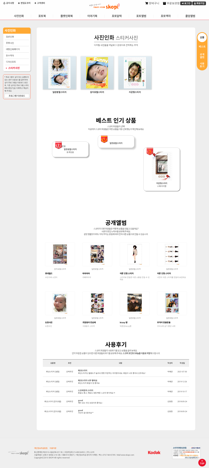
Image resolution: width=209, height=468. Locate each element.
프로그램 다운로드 (17, 96)
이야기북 (92, 16)
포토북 (42, 16)
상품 (202, 37)
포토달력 (117, 16)
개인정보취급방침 (41, 448)
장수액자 (10, 55)
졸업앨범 (190, 16)
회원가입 (200, 3)
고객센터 (41, 3)
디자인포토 (11, 62)
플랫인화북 (66, 16)
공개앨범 (202, 56)
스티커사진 (14, 68)
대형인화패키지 (13, 49)
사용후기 (202, 65)
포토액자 (166, 16)
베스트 (202, 46)
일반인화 (10, 37)
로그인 (187, 3)
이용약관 (53, 448)
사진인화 (19, 16)
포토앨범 (141, 16)
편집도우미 (25, 3)
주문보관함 (173, 3)
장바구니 (153, 3)
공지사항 (10, 3)
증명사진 (10, 43)
